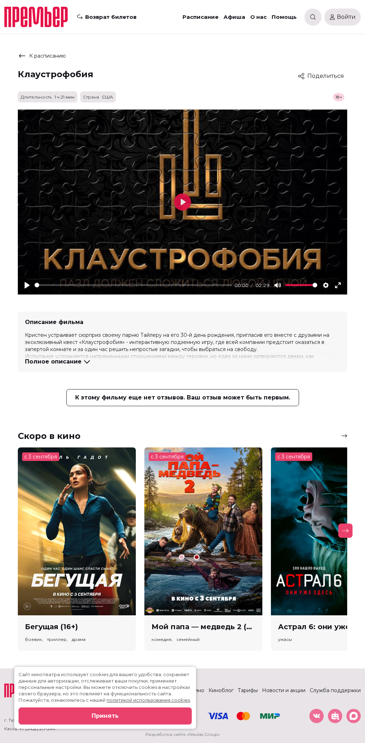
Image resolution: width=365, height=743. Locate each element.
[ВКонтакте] (316, 716)
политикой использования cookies (148, 700)
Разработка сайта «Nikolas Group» (182, 734)
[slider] (133, 285)
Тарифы (248, 690)
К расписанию (47, 56)
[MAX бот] (353, 716)
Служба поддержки (335, 690)
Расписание (200, 17)
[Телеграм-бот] (335, 716)
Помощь (284, 17)
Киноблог (221, 690)
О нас (258, 17)
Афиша (234, 17)
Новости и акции (283, 690)
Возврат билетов (111, 17)
